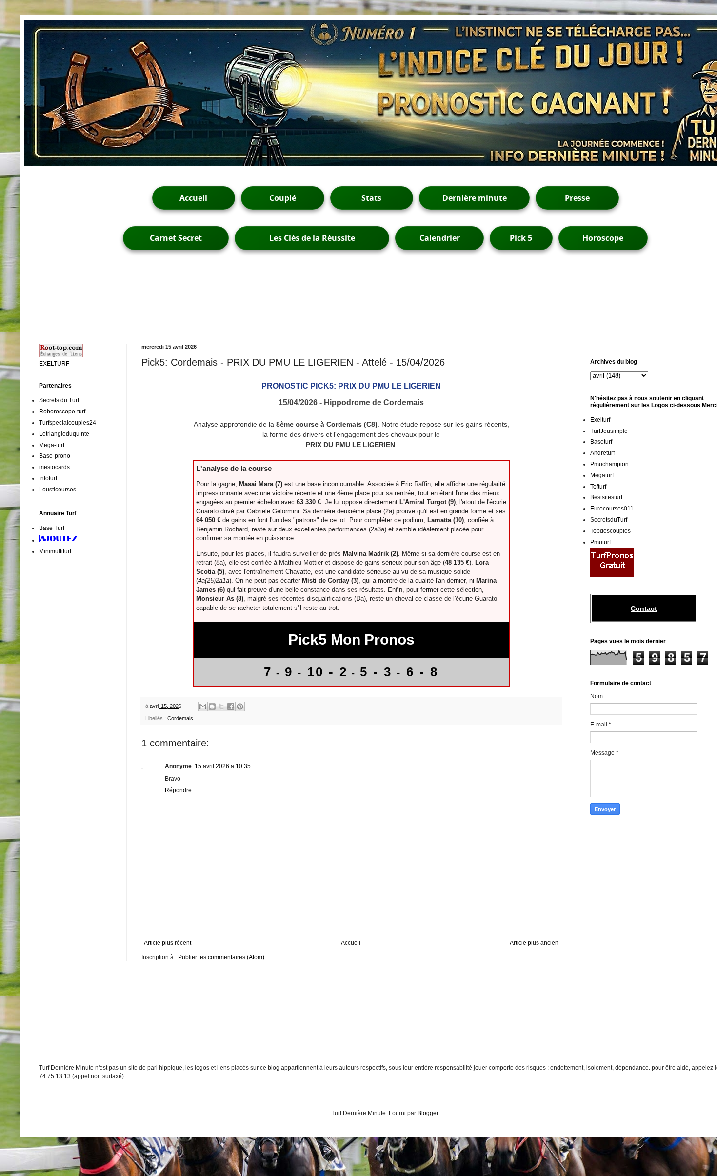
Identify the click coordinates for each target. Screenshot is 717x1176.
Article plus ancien (534, 943)
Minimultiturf (55, 551)
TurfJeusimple (609, 431)
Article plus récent (167, 943)
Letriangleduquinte (64, 434)
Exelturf (600, 419)
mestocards (54, 467)
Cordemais (180, 718)
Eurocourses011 (612, 508)
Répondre (178, 790)
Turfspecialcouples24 (67, 422)
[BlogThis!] (212, 706)
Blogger (428, 1113)
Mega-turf (51, 445)
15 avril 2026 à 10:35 (223, 766)
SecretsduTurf (608, 519)
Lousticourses (57, 489)
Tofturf (598, 486)
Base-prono (54, 455)
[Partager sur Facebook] (231, 706)
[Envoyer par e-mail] (203, 706)
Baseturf (601, 441)
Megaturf (602, 475)
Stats (371, 198)
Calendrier (439, 238)
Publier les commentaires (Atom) (221, 957)
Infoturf (48, 478)
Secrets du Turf (59, 400)
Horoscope (602, 238)
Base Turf (51, 528)
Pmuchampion (609, 464)
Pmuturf (600, 542)
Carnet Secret (176, 238)
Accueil (193, 198)
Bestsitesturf (606, 497)
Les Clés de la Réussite (312, 238)
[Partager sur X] (221, 706)
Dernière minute (474, 198)
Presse (577, 198)
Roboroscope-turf (62, 411)
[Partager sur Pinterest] (240, 706)
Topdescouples (610, 531)
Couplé (282, 198)
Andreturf (602, 453)
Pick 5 (521, 238)
